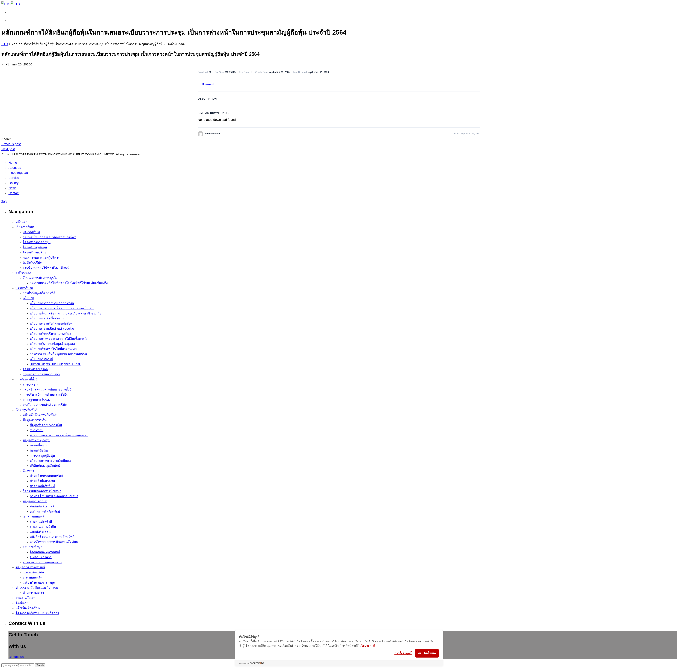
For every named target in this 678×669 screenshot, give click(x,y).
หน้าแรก (21, 222)
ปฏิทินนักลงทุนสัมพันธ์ (45, 465)
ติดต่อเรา (22, 603)
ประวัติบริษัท (31, 232)
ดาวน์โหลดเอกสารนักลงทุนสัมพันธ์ (54, 542)
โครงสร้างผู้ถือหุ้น (35, 247)
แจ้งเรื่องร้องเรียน (28, 608)
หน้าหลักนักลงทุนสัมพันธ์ (40, 415)
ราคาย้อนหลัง (32, 577)
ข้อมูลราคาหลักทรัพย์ (30, 567)
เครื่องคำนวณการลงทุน (39, 582)
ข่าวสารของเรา (33, 592)
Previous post (11, 144)
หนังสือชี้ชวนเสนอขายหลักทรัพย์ (52, 537)
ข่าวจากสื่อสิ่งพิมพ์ (42, 486)
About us (14, 167)
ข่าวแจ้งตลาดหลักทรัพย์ (46, 476)
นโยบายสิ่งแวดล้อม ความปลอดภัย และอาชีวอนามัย (66, 313)
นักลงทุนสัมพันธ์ (27, 410)
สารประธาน (31, 384)
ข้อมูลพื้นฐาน (39, 445)
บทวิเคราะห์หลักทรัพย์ (45, 511)
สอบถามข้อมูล (32, 547)
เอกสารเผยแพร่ (33, 516)
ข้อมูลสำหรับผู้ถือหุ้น (36, 440)
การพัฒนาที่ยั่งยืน (28, 379)
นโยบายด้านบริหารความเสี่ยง (50, 333)
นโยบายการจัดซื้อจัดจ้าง (47, 318)
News (12, 188)
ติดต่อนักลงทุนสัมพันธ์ (45, 552)
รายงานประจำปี (41, 521)
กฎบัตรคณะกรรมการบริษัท (41, 374)
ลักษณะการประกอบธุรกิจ (40, 278)
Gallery (13, 183)
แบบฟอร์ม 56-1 (40, 532)
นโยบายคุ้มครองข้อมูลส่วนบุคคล (52, 344)
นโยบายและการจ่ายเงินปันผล (50, 460)
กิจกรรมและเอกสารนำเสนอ (42, 491)
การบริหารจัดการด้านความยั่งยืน (45, 394)
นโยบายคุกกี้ (367, 645)
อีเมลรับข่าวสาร (41, 557)
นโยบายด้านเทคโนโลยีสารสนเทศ (53, 349)
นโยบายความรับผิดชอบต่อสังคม (52, 323)
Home (12, 162)
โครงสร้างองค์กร (34, 252)
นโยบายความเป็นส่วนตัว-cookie (52, 328)
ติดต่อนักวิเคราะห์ (42, 506)
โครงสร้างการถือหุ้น (36, 242)
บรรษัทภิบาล (24, 288)
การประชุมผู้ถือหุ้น (42, 455)
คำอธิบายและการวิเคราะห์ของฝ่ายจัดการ (59, 435)
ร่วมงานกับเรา (25, 598)
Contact (13, 193)
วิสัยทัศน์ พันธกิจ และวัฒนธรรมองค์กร (49, 237)
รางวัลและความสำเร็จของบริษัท (45, 405)
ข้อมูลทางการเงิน (34, 420)
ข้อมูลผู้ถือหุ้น (39, 450)
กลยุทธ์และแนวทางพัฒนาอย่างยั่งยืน (48, 389)
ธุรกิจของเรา (24, 272)
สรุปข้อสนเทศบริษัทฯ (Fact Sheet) (46, 267)
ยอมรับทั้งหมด (427, 653)
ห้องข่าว (28, 471)
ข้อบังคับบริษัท (32, 262)
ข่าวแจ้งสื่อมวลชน (42, 481)
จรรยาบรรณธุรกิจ (35, 369)
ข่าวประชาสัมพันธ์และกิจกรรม (37, 587)
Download (207, 84)
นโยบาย (28, 298)
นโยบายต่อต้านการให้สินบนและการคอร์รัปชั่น (62, 308)
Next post (8, 149)
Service (13, 178)
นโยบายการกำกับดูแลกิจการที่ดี (52, 303)
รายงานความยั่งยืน (43, 526)
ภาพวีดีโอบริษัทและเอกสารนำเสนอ (54, 496)
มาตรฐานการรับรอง (36, 399)
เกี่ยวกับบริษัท (25, 227)
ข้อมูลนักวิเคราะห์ (35, 501)
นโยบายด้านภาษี (41, 359)
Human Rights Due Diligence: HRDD (55, 364)
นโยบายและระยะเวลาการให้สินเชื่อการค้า (59, 338)
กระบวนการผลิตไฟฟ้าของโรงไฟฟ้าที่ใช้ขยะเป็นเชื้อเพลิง (69, 283)
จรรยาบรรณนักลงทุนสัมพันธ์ (42, 562)
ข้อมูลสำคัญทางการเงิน (46, 425)
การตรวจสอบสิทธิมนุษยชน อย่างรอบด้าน (58, 354)
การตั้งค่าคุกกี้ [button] (403, 653)
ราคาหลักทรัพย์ (33, 572)
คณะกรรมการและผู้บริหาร (41, 257)
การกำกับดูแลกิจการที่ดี (39, 293)
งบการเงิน (36, 430)
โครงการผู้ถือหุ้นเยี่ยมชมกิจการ (37, 613)
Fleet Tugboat (18, 172)
